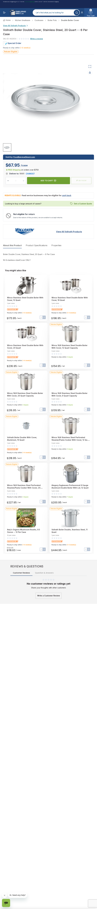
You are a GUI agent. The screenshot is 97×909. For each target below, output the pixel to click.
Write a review (36, 39)
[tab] (7, 147)
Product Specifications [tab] (36, 245)
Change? (30, 174)
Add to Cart (47, 180)
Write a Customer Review (48, 596)
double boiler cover (70, 20)
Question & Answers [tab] (44, 573)
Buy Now (83, 180)
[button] (82, 12)
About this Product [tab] (12, 245)
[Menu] (4, 12)
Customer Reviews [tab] (21, 573)
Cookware (39, 20)
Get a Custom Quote (83, 203)
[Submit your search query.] (76, 12)
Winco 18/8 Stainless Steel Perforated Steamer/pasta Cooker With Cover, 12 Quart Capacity (71, 440)
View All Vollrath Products (14, 25)
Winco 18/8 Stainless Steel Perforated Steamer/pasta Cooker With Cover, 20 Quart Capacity (24, 487)
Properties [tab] (56, 245)
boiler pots (52, 20)
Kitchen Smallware (22, 20)
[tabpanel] (48, 257)
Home (8, 20)
